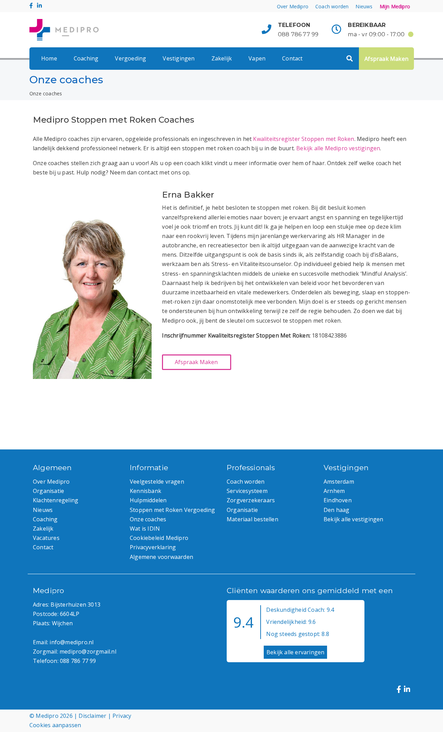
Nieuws (363, 6)
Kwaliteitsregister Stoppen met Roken (303, 139)
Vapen (256, 58)
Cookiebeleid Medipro (159, 538)
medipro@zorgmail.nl (88, 651)
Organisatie (48, 491)
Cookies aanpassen (55, 725)
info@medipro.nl (71, 642)
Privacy (121, 716)
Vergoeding (130, 58)
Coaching (86, 58)
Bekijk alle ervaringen (295, 652)
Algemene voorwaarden (161, 557)
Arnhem (334, 491)
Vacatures (46, 538)
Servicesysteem (247, 491)
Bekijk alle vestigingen (353, 519)
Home (49, 58)
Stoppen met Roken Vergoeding (172, 510)
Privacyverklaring (153, 547)
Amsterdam (339, 481)
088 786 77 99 (298, 34)
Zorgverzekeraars (251, 500)
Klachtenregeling (55, 500)
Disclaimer (92, 716)
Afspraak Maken (386, 59)
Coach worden (332, 6)
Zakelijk (221, 58)
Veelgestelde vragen (157, 481)
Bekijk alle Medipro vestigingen (338, 148)
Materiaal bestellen (252, 519)
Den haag (337, 510)
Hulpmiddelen (148, 500)
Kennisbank (145, 491)
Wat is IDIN (145, 528)
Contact (292, 58)
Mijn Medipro (395, 6)
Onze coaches (148, 519)
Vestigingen (179, 58)
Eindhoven (338, 500)
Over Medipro (292, 6)
